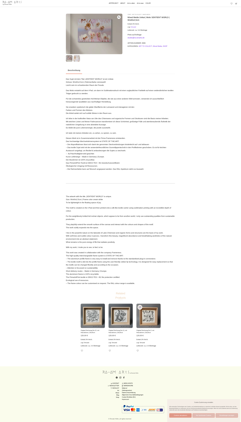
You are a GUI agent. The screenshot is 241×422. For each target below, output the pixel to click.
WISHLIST (115, 388)
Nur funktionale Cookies (203, 415)
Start (129, 14)
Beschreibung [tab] (74, 70)
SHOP (165, 46)
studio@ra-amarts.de (136, 38)
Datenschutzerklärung (128, 392)
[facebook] (124, 377)
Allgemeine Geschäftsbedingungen (132, 395)
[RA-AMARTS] (12, 2)
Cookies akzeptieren (180, 415)
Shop (117, 397)
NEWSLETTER (114, 385)
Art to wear (140, 3)
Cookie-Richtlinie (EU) (129, 397)
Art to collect (131, 3)
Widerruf (124, 388)
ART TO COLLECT (137, 14)
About (117, 393)
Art (118, 390)
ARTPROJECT (113, 3)
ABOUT (122, 3)
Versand (133, 27)
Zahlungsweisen (127, 390)
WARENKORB (128, 385)
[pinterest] (116, 377)
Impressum (125, 399)
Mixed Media (146, 14)
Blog (117, 395)
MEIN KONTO (128, 383)
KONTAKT (115, 383)
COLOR (148, 3)
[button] (119, 17)
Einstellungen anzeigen (226, 415)
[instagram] (120, 377)
